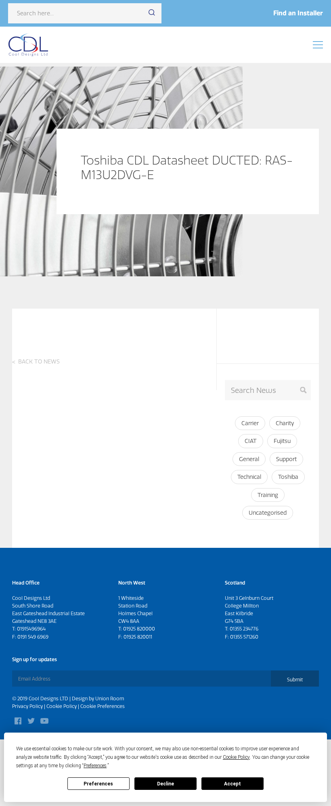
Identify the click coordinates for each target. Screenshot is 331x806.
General (249, 459)
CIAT (251, 441)
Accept (232, 784)
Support (286, 459)
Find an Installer (298, 13)
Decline (165, 784)
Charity (285, 423)
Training (268, 495)
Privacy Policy (27, 706)
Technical (249, 476)
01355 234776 (244, 629)
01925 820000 (139, 629)
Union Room (109, 698)
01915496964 (31, 629)
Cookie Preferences (102, 706)
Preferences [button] (95, 765)
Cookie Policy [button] (236, 757)
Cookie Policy (61, 706)
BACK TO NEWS (39, 361)
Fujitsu (282, 441)
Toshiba (288, 476)
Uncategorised (268, 512)
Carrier (250, 423)
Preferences (98, 784)
